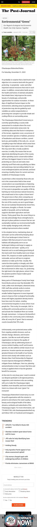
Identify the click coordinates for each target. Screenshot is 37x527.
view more (18, 467)
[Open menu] (2, 2)
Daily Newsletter (10, 491)
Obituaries (8, 494)
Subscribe (26, 2)
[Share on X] (34, 32)
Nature (5, 18)
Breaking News (25, 491)
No (11, 500)
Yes (6, 500)
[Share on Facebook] (30, 32)
